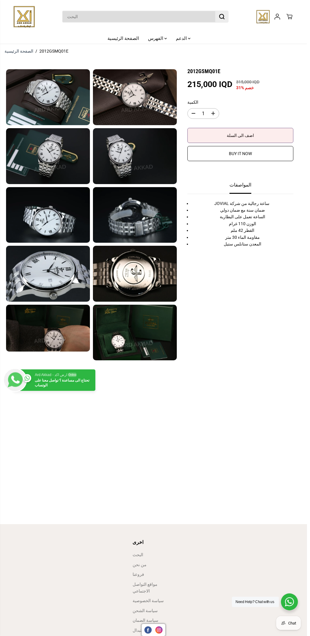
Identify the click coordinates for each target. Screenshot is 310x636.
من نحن (140, 564)
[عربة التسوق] (289, 16)
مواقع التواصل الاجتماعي (145, 587)
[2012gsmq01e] (48, 97)
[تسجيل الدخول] (277, 16)
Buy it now (240, 153)
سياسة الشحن (145, 610)
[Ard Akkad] (24, 16)
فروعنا (138, 574)
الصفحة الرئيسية (123, 38)
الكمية (192, 102)
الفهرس (156, 38)
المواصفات (240, 185)
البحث (138, 554)
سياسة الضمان (145, 620)
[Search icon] (222, 17)
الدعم (182, 38)
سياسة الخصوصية (148, 600)
